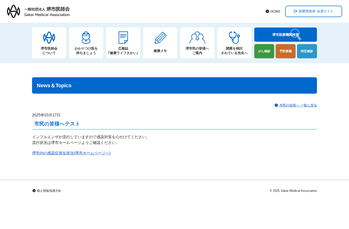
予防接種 (285, 51)
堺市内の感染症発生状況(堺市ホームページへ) (71, 153)
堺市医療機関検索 (285, 35)
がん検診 (264, 51)
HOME (274, 11)
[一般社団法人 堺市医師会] (38, 11)
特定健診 (307, 51)
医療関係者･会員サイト (316, 11)
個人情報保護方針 (48, 190)
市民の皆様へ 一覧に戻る (297, 105)
